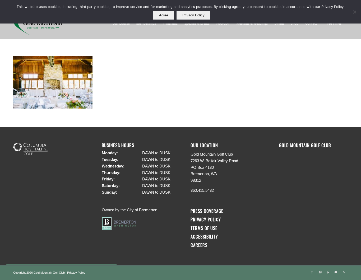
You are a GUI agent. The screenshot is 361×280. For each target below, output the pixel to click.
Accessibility (205, 236)
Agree (163, 15)
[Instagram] (320, 272)
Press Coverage (207, 211)
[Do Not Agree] (354, 12)
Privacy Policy (206, 219)
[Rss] (344, 272)
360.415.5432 (202, 190)
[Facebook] (312, 272)
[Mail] (336, 272)
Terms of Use (204, 228)
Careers (199, 245)
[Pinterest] (328, 272)
